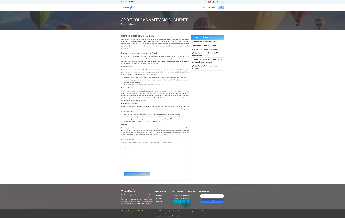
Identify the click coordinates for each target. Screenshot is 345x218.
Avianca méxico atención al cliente (205, 49)
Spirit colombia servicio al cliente (204, 45)
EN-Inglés (159, 195)
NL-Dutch (159, 201)
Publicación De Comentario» (137, 174)
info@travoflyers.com (217, 2)
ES (221, 7)
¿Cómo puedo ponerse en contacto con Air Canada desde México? (207, 60)
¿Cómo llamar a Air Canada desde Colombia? (204, 67)
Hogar (202, 7)
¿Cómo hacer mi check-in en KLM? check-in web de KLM (205, 54)
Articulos (211, 7)
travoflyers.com (173, 216)
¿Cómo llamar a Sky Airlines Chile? (204, 42)
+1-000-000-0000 (128, 2)
